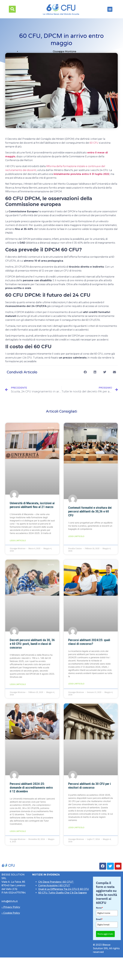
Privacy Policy (11, 907)
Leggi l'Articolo (18, 540)
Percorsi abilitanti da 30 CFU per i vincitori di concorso (89, 785)
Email (99, 919)
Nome (99, 907)
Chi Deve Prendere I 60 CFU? (56, 881)
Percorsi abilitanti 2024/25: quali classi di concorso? (89, 642)
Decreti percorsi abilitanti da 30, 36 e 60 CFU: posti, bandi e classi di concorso (32, 643)
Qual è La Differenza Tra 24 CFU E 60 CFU (63, 889)
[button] (12, 9)
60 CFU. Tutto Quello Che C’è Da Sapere (62, 892)
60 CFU (94, 142)
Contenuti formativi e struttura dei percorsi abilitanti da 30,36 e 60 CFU (90, 511)
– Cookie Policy (11, 913)
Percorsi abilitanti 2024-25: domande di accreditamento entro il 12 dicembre (31, 787)
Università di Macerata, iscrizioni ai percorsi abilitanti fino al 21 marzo (32, 505)
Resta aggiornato (105, 934)
